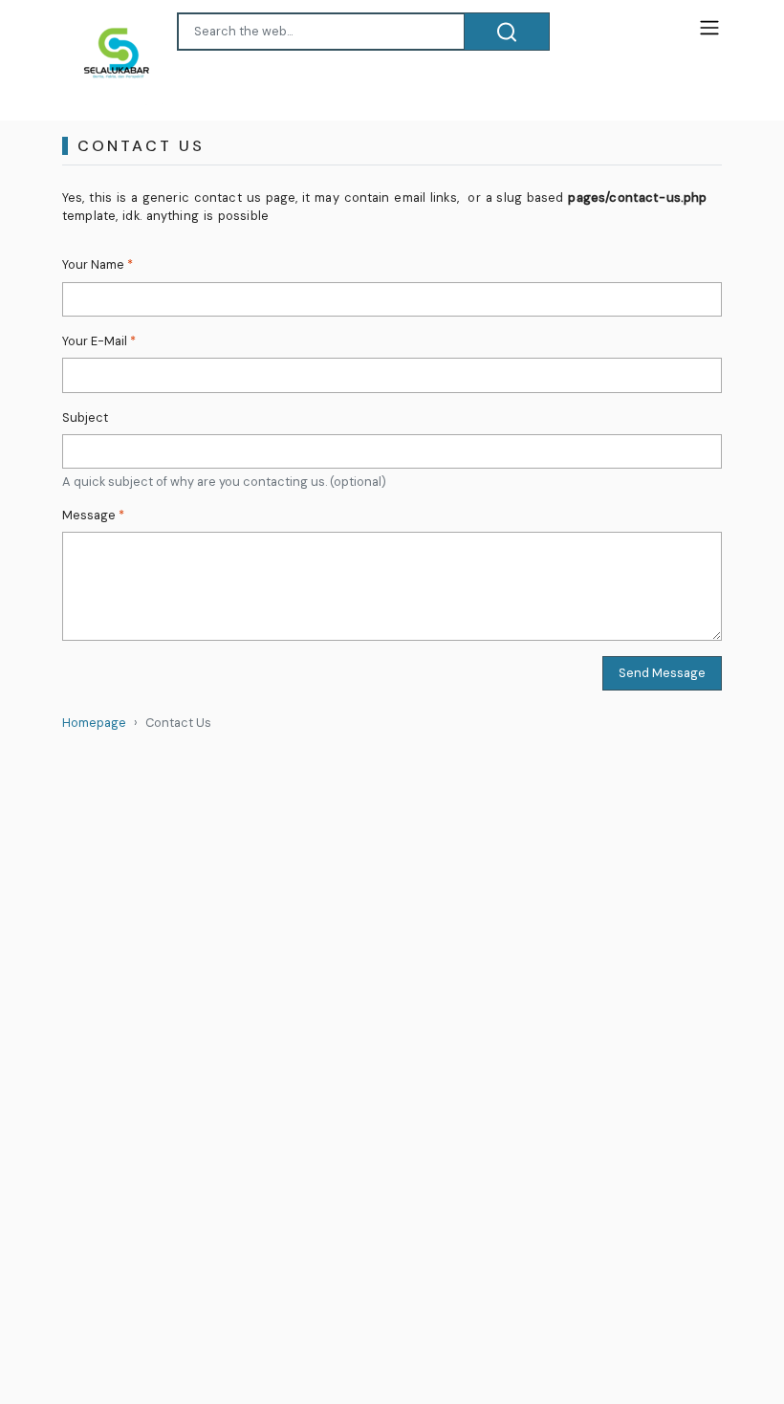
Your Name (97, 264)
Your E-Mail (99, 341)
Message (93, 515)
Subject (85, 417)
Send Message (662, 673)
